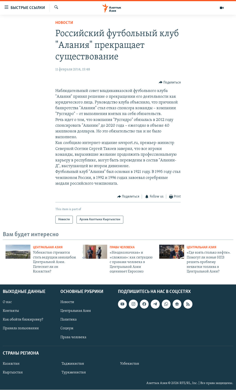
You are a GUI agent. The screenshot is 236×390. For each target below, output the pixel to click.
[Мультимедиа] (222, 8)
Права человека (122, 247)
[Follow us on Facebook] (144, 304)
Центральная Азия (48, 247)
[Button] (170, 83)
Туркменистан (74, 372)
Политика (68, 320)
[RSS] (187, 304)
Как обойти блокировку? (23, 320)
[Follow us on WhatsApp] (166, 304)
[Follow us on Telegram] (155, 304)
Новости (64, 23)
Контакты (11, 311)
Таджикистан (73, 364)
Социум (66, 328)
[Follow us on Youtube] (122, 304)
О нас (7, 302)
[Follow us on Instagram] (133, 304)
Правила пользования (21, 328)
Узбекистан (129, 364)
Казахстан (11, 364)
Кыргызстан (13, 372)
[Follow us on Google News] (177, 304)
